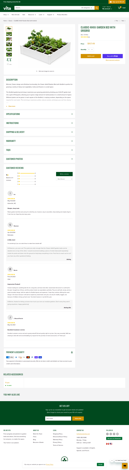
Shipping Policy (57, 434)
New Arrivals (15, 15)
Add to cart (90, 56)
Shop (5, 15)
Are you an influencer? (114, 438)
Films (34, 437)
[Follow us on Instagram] (111, 434)
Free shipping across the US (12, 2)
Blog (34, 439)
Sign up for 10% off (118, 2)
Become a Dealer (38, 442)
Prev (117, 20)
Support (49, 15)
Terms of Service (58, 445)
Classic (10, 20)
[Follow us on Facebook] (107, 434)
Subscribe (78, 418)
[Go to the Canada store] (107, 444)
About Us (31, 15)
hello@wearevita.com (83, 434)
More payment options (113, 60)
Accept (100, 464)
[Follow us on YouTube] (117, 434)
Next (123, 20)
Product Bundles (62, 15)
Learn (40, 15)
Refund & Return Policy (60, 437)
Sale (23, 15)
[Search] (97, 8)
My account (106, 9)
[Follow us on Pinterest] (114, 434)
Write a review (64, 174)
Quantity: (83, 49)
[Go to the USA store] (111, 444)
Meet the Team (37, 434)
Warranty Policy (57, 439)
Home (5, 20)
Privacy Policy (57, 442)
